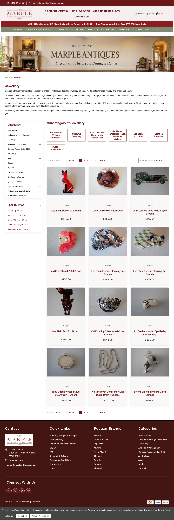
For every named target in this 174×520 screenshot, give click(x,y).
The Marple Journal (55, 10)
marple (97, 435)
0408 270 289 (17, 3)
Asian (10, 158)
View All (98, 468)
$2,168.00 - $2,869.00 (17, 225)
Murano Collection (56, 148)
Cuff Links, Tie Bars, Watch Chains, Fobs (97, 135)
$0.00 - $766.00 (15, 211)
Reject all (22, 516)
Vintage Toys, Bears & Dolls (19, 191)
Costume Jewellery (76, 135)
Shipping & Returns (59, 456)
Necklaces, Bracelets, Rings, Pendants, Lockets (118, 135)
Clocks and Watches (16, 177)
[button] (87, 54)
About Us (84, 10)
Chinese (98, 456)
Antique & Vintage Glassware (19, 135)
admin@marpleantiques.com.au (48, 3)
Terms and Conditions (60, 460)
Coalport (98, 464)
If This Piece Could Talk (17, 195)
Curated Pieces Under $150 (19, 149)
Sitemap (36, 501)
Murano (97, 448)
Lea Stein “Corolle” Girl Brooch (66, 271)
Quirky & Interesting (16, 182)
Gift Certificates (102, 10)
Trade (52, 468)
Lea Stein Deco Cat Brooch (66, 210)
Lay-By (53, 448)
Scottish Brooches (158, 135)
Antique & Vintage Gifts (17, 144)
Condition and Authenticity (63, 444)
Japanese (98, 444)
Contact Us (82, 16)
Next (100, 160)
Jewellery (11, 140)
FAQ (117, 10)
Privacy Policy (56, 439)
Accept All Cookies (40, 516)
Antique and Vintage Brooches (56, 135)
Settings (9, 516)
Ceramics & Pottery (15, 172)
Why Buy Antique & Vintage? (63, 435)
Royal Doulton (101, 439)
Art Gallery (12, 154)
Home (73, 10)
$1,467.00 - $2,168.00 (17, 220)
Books (10, 163)
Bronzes (11, 168)
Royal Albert (100, 452)
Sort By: (143, 160)
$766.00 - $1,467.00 (17, 215)
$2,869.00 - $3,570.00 (18, 229)
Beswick (98, 460)
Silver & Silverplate (15, 186)
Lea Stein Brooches (138, 135)
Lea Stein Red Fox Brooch (66, 331)
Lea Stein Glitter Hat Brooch (108, 210)
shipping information (123, 29)
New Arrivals (13, 130)
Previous (70, 160)
